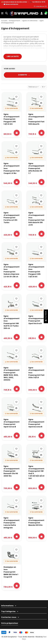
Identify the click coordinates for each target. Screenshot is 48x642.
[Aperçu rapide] (16, 103)
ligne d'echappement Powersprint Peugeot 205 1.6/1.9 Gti (11, 119)
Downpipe (24, 75)
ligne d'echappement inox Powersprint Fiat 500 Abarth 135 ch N (36, 218)
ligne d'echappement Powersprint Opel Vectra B (36, 320)
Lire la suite (13, 56)
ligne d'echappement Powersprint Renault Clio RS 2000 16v (11, 471)
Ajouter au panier (17, 133)
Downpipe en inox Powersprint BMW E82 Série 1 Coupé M (11, 572)
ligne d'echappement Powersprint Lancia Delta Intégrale (11, 523)
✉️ (11, 4)
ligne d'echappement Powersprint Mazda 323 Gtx (36, 522)
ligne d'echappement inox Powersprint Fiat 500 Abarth (36, 119)
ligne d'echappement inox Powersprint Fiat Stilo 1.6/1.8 (36, 373)
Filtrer (46, 315)
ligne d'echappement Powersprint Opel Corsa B (11, 423)
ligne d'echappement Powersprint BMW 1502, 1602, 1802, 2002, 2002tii (11, 374)
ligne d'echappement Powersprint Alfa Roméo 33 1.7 (36, 168)
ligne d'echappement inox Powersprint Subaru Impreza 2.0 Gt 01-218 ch (11, 270)
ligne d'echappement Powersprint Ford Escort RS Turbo (11, 217)
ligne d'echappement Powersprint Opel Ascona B (36, 423)
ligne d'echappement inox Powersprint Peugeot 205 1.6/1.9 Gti (36, 270)
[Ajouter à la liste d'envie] (16, 96)
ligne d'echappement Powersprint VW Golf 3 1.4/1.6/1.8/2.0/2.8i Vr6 (36, 472)
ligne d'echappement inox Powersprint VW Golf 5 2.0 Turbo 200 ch (11, 322)
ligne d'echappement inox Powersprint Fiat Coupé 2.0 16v (12, 168)
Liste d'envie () (41, 6)
